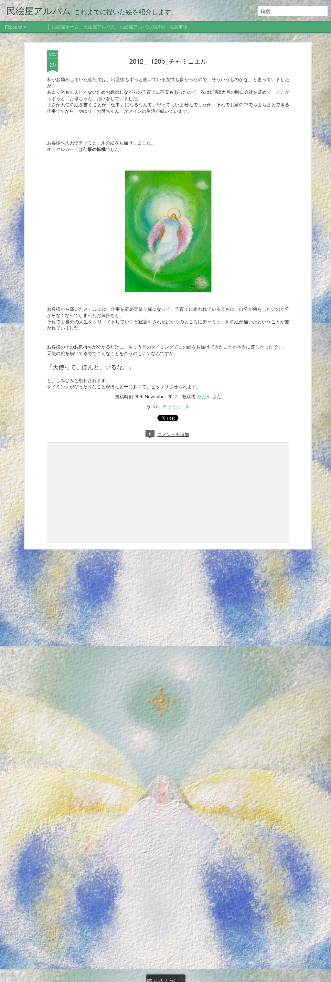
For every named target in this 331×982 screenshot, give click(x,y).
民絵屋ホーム (65, 26)
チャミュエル (176, 406)
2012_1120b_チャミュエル (168, 61)
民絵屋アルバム (99, 26)
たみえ (204, 396)
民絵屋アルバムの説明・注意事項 (153, 26)
